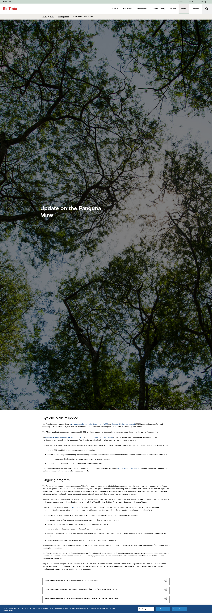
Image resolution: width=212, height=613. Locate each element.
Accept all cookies (179, 609)
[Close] (208, 608)
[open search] (207, 9)
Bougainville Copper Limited (123, 424)
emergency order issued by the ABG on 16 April (64, 437)
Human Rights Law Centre (128, 468)
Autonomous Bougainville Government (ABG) (89, 424)
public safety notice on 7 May (101, 437)
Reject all (163, 609)
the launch (75, 507)
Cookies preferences (146, 609)
